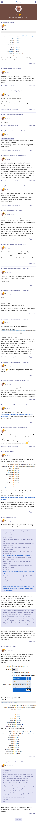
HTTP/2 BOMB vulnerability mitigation (13, 91)
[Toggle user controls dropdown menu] (35, 2)
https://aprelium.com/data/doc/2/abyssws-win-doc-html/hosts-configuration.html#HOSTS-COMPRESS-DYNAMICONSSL (18, 588)
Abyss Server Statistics (8, 22)
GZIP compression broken (9, 517)
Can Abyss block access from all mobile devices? (15, 762)
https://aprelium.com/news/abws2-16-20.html (17, 555)
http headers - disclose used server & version (14, 131)
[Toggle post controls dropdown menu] (34, 63)
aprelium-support (8, 138)
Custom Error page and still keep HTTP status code (16, 268)
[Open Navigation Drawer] (1, 2)
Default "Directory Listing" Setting (12, 68)
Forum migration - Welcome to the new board (15, 405)
